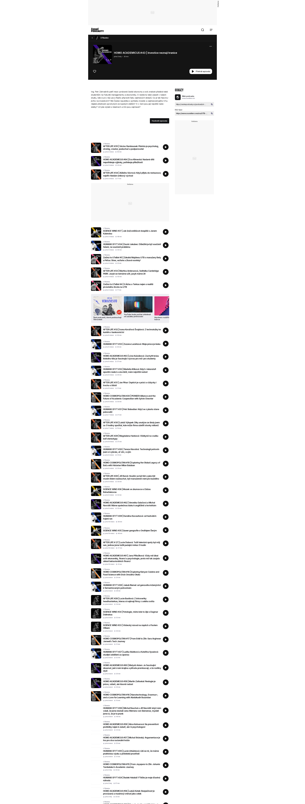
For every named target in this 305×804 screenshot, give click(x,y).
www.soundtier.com (188, 98)
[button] (202, 30)
